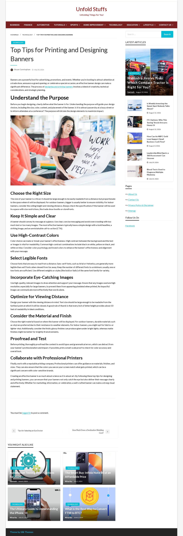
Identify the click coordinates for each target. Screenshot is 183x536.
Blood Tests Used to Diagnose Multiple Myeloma (156, 172)
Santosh (13, 481)
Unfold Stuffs (91, 9)
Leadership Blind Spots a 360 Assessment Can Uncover (158, 155)
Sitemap (132, 210)
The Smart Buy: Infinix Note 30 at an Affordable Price (88, 474)
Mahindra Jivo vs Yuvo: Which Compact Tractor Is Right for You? (148, 82)
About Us (132, 194)
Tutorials (59, 25)
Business (14, 25)
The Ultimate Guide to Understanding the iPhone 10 (34, 510)
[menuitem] (15, 25)
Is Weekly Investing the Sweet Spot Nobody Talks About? (158, 106)
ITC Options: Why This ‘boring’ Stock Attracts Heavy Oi (157, 122)
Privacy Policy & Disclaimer (141, 205)
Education (132, 25)
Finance (28, 25)
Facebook (130, 225)
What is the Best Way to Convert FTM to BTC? (86, 510)
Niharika (68, 481)
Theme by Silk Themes (21, 532)
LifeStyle (148, 25)
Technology (115, 25)
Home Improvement (93, 25)
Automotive (43, 25)
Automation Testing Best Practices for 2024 (32, 474)
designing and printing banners (59, 86)
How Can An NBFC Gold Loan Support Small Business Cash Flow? (157, 139)
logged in (26, 412)
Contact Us (165, 25)
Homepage (14, 35)
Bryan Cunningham (22, 69)
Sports (74, 25)
